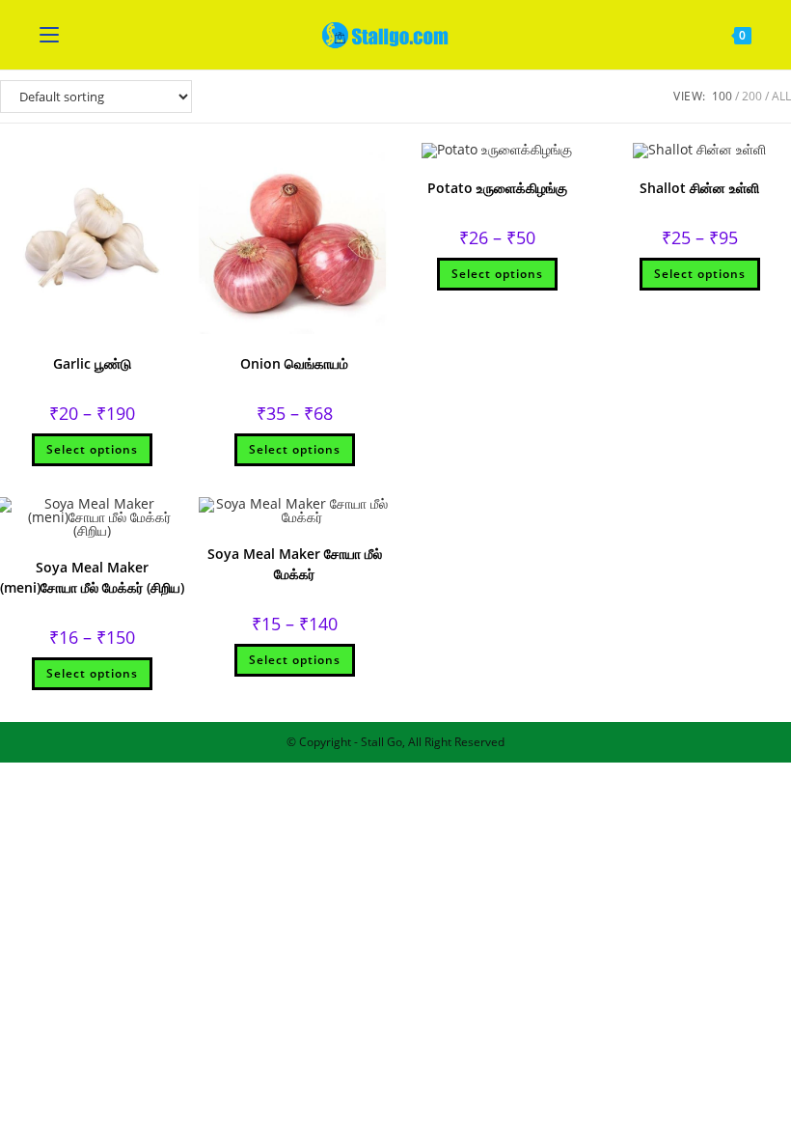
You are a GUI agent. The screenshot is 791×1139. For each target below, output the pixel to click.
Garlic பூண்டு (92, 363)
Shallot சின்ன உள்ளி (699, 188)
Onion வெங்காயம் (294, 363)
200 (752, 96)
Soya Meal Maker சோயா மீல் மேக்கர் (294, 563)
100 (722, 96)
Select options (92, 449)
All (781, 96)
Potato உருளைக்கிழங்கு (497, 188)
